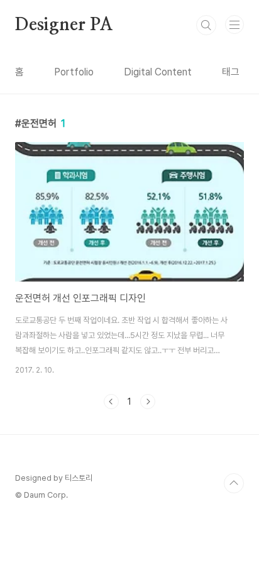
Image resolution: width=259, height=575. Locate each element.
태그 (231, 72)
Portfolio (74, 72)
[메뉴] (234, 24)
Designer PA (64, 25)
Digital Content (158, 72)
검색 (206, 25)
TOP (234, 483)
